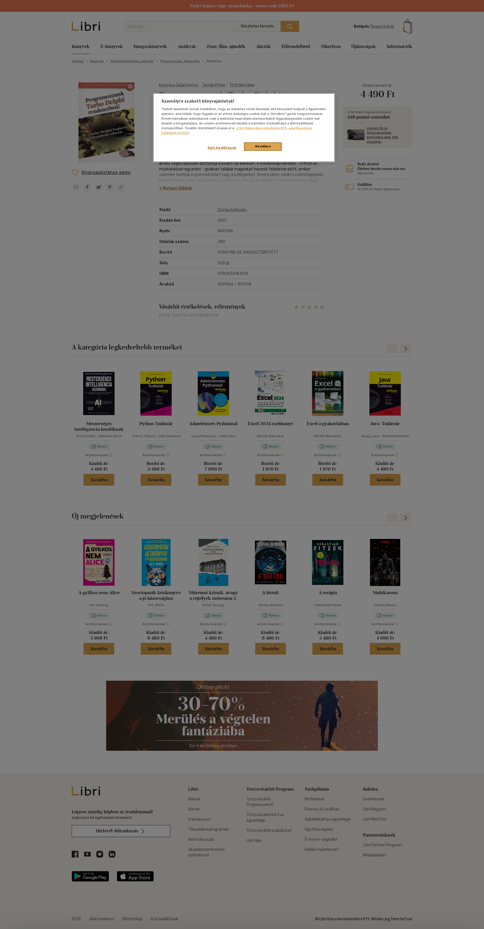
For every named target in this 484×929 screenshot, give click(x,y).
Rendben (263, 146)
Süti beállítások (222, 148)
